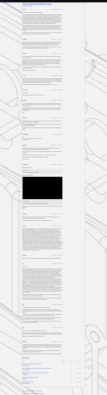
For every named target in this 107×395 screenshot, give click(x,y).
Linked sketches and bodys (28, 381)
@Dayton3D (31, 228)
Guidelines (32, 390)
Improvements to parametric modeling (30, 377)
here (23, 139)
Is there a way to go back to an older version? (32, 363)
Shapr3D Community (4, 1)
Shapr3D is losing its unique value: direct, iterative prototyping (35, 372)
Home (24, 390)
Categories (28, 390)
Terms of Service (39, 390)
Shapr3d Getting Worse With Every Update (37, 4)
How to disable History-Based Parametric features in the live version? (37, 368)
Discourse (29, 393)
